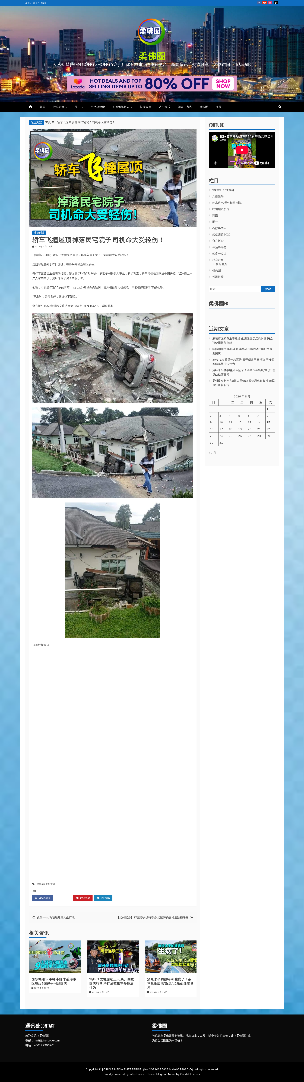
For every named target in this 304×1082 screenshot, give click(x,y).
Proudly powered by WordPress (123, 1074)
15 (268, 422)
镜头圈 (204, 107)
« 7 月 (212, 452)
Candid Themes (190, 1074)
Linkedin (104, 898)
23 (211, 436)
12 (240, 422)
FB (259, 2)
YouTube (264, 2)
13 (249, 422)
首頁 (42, 107)
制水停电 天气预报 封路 (227, 202)
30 (211, 442)
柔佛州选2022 (221, 234)
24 (221, 436)
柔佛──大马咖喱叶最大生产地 (56, 917)
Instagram (270, 2)
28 (259, 436)
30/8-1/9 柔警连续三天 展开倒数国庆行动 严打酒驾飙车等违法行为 (111, 983)
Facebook (43, 898)
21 (259, 429)
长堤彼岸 (145, 107)
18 (230, 429)
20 (249, 429)
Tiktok (276, 2)
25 (230, 436)
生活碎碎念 (98, 107)
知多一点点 (185, 107)
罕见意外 (46, 884)
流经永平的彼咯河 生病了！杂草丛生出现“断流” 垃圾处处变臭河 (170, 983)
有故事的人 (219, 228)
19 (240, 429)
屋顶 (39, 884)
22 (268, 429)
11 (230, 422)
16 (211, 429)
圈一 (77, 107)
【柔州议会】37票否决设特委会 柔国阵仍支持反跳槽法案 (152, 917)
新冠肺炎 (221, 264)
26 (240, 436)
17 (221, 429)
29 (268, 436)
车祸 (52, 884)
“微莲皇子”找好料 (223, 190)
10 (221, 422)
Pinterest (84, 898)
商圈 (218, 107)
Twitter (64, 898)
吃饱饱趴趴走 (121, 107)
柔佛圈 (152, 56)
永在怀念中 (219, 241)
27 (249, 436)
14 (259, 422)
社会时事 (58, 107)
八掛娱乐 (164, 107)
